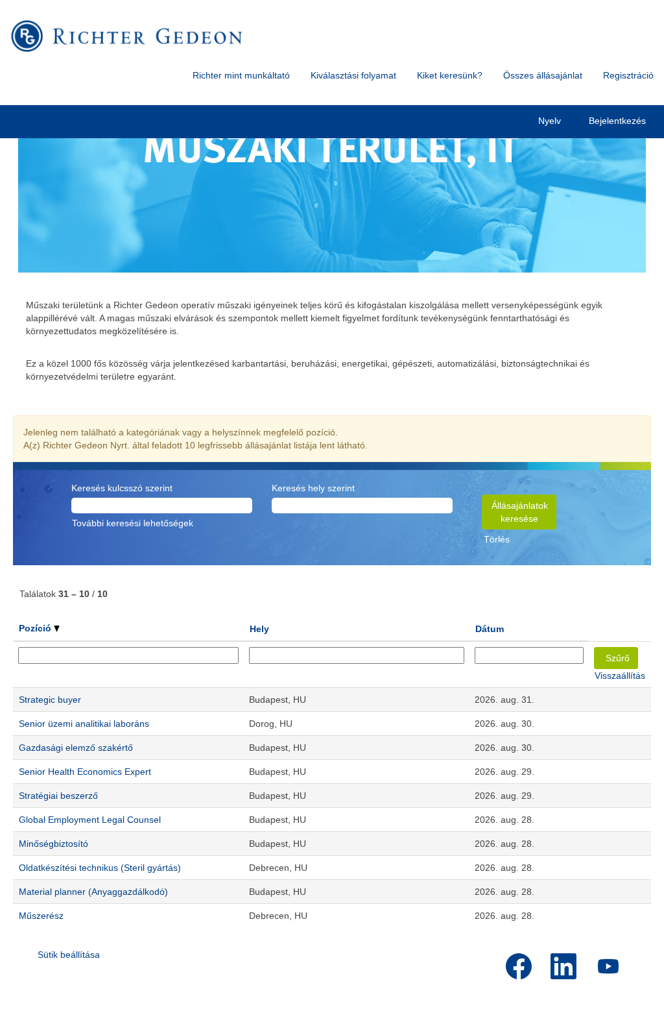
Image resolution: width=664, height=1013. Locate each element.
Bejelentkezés (617, 121)
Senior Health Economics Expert (85, 771)
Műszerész (41, 915)
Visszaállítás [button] (620, 675)
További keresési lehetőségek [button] (132, 523)
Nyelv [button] (550, 121)
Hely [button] (259, 629)
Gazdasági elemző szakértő (76, 747)
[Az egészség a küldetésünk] (127, 36)
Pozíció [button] (36, 628)
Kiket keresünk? (449, 75)
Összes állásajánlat (542, 75)
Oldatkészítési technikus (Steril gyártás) (100, 867)
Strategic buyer (50, 699)
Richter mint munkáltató (241, 75)
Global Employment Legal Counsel (90, 819)
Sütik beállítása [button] (69, 954)
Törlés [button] (497, 539)
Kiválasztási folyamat (353, 75)
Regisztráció (628, 75)
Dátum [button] (489, 629)
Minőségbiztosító (53, 843)
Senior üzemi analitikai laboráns (84, 723)
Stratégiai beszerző (58, 795)
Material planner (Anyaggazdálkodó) (93, 891)
